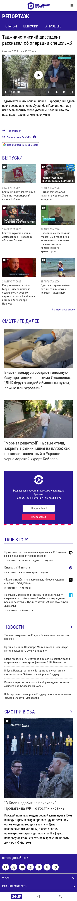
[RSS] (47, 867)
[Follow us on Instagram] (30, 867)
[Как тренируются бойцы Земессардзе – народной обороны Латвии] (19, 215)
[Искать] (60, 896)
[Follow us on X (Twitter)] (13, 867)
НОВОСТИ (14, 627)
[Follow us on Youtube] (22, 867)
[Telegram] (38, 896)
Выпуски (30, 26)
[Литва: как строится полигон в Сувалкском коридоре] (58, 173)
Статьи (11, 26)
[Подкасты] (55, 867)
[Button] (11, 131)
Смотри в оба (19, 712)
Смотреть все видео (63, 309)
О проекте (53, 26)
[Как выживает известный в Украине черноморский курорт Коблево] (19, 173)
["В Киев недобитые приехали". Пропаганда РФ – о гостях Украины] (38, 758)
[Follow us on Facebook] (5, 867)
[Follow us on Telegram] (38, 867)
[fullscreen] (71, 92)
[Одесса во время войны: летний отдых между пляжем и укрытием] (58, 267)
